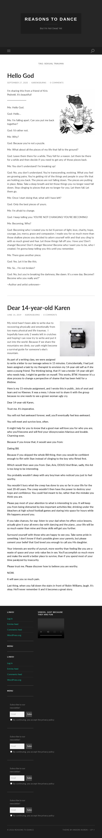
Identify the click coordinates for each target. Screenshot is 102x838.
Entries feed (12, 624)
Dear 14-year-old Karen (38, 308)
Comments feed (14, 630)
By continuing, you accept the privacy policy (21, 720)
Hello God (20, 76)
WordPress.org (14, 635)
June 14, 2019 (14, 315)
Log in (10, 619)
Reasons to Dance (51, 19)
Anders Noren (80, 830)
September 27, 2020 (17, 83)
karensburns (38, 83)
